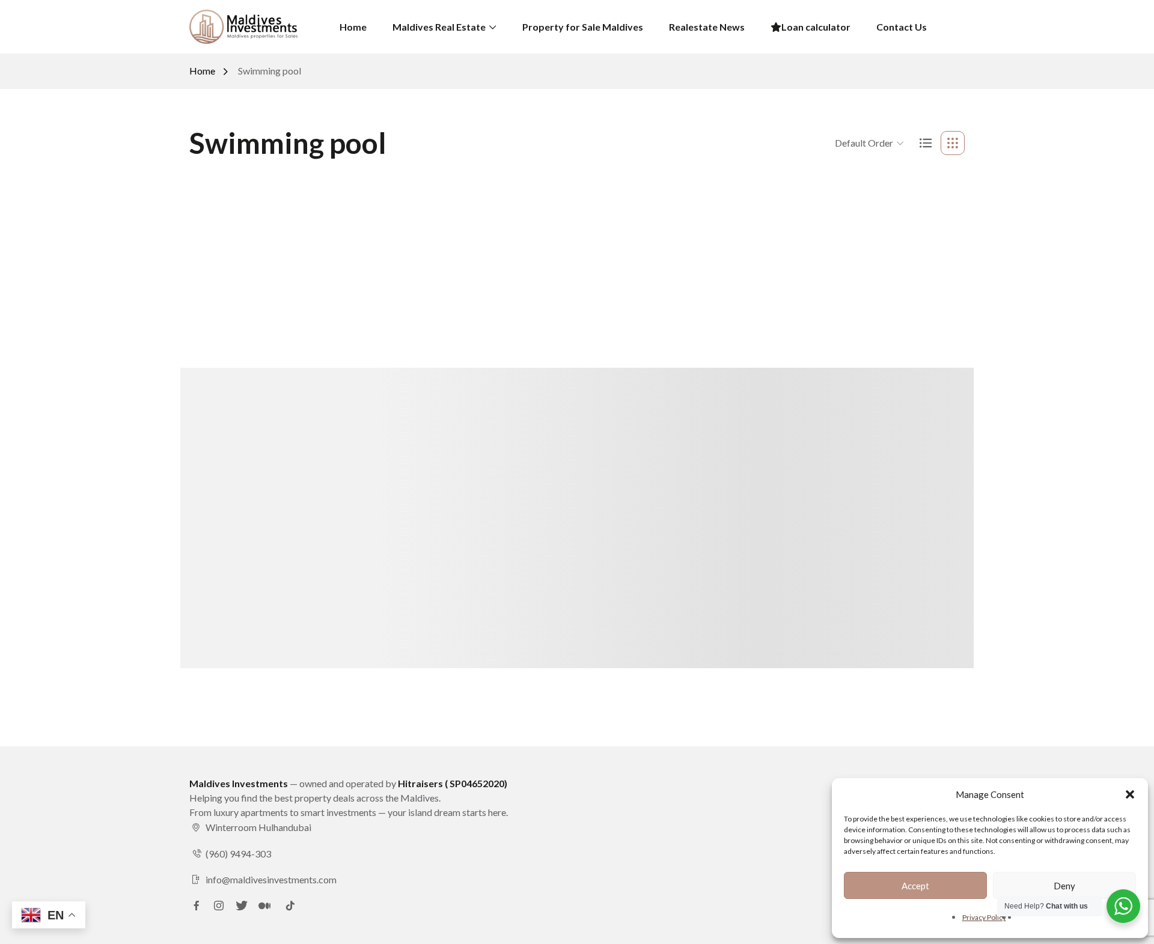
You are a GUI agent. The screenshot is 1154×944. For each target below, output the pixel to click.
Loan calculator (815, 26)
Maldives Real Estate (439, 26)
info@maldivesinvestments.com (271, 879)
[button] (1130, 794)
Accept (915, 885)
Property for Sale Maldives (582, 26)
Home (353, 26)
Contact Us (901, 26)
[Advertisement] (577, 264)
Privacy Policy (984, 917)
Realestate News (707, 26)
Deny (1064, 885)
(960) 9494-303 (238, 853)
